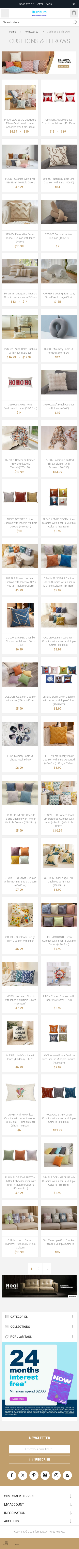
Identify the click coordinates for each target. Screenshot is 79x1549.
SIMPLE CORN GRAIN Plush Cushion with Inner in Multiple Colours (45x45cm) (59, 1181)
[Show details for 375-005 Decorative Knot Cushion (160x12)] (59, 212)
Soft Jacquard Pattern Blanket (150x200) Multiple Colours (20, 1244)
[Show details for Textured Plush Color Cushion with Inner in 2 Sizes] (20, 327)
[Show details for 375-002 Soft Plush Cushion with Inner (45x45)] (59, 382)
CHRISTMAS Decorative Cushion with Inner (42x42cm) (59, 121)
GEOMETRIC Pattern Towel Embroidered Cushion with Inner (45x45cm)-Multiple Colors (59, 821)
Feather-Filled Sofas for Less (35, 4)
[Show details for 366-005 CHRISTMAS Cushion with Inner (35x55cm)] (20, 382)
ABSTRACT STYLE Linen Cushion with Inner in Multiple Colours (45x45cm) (20, 523)
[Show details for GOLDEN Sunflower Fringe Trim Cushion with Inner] (20, 915)
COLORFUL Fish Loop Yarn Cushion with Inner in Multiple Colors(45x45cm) (59, 641)
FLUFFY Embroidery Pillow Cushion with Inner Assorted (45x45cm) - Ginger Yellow (59, 759)
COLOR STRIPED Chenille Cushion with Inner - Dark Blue (20, 641)
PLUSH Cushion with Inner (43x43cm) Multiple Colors (20, 180)
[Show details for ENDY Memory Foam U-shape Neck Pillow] (20, 734)
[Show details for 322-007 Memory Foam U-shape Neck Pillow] (59, 327)
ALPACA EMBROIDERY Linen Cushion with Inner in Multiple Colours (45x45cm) (59, 523)
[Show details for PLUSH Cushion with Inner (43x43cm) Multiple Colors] (20, 157)
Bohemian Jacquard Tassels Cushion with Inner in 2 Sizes (20, 295)
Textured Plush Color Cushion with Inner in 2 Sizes (20, 350)
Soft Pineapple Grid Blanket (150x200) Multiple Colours (59, 1242)
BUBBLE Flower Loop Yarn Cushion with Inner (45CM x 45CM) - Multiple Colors (20, 582)
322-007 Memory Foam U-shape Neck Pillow (59, 350)
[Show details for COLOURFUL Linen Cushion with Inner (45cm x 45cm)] (20, 675)
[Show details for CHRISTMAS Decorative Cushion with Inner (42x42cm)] (59, 98)
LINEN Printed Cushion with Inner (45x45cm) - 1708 (59, 998)
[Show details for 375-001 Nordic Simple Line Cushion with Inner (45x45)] (59, 157)
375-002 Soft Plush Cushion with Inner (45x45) (59, 406)
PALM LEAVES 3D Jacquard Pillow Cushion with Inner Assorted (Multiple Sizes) (20, 123)
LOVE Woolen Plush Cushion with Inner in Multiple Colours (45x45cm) (58, 1059)
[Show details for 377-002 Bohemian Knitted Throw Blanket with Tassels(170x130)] (59, 438)
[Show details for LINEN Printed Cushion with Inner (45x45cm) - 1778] (20, 1033)
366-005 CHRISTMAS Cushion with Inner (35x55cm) (20, 406)
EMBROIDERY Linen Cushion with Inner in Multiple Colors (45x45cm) (59, 700)
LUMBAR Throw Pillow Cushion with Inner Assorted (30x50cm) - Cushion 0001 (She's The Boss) (20, 1120)
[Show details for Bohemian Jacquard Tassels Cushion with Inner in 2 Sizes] (20, 271)
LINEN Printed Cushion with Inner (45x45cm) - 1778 (20, 1057)
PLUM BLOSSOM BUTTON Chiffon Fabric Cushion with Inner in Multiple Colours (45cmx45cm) (20, 1183)
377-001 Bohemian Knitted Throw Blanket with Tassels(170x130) (20, 464)
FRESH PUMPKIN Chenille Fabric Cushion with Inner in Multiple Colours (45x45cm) (20, 819)
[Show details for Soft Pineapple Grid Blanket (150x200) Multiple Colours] (59, 1218)
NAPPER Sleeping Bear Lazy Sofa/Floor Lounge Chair (59, 295)
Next (47, 1268)
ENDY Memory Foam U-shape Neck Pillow (20, 757)
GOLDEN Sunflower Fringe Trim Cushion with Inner (20, 939)
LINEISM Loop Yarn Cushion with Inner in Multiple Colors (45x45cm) (20, 1000)
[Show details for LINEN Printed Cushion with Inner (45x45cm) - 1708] (59, 974)
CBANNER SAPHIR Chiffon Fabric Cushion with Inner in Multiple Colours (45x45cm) (59, 582)
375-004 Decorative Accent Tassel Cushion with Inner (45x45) (20, 238)
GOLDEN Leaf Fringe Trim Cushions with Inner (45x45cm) (59, 881)
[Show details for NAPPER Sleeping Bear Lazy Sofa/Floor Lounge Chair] (59, 271)
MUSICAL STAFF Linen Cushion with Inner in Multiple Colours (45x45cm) (59, 1118)
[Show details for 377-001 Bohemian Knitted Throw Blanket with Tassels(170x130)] (20, 438)
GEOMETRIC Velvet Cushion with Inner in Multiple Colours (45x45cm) (20, 881)
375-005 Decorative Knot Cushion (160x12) (59, 236)
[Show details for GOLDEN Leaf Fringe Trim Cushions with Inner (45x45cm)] (59, 856)
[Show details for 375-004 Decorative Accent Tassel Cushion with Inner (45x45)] (20, 212)
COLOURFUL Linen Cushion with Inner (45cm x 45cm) (20, 698)
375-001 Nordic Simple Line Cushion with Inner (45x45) (58, 180)
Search (75, 22)
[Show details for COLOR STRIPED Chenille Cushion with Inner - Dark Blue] (20, 615)
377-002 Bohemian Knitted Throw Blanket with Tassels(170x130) (59, 464)
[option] (39, 1286)
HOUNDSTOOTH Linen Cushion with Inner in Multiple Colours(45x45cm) (59, 941)
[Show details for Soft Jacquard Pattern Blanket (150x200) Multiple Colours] (20, 1218)
